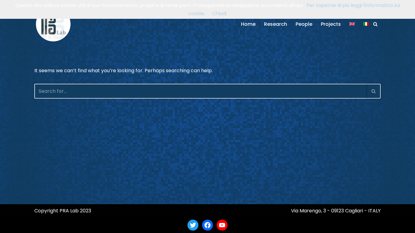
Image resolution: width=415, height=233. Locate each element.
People (304, 24)
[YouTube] (222, 225)
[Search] (375, 24)
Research (275, 24)
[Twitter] (192, 225)
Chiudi (219, 13)
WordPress (93, 224)
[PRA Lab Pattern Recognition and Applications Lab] (53, 24)
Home (248, 24)
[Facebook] (207, 225)
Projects (331, 24)
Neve (40, 224)
